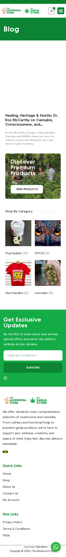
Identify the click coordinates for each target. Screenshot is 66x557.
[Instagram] (5, 378)
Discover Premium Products (23, 167)
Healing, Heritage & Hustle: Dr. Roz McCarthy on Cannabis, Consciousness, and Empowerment (31, 122)
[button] (60, 10)
